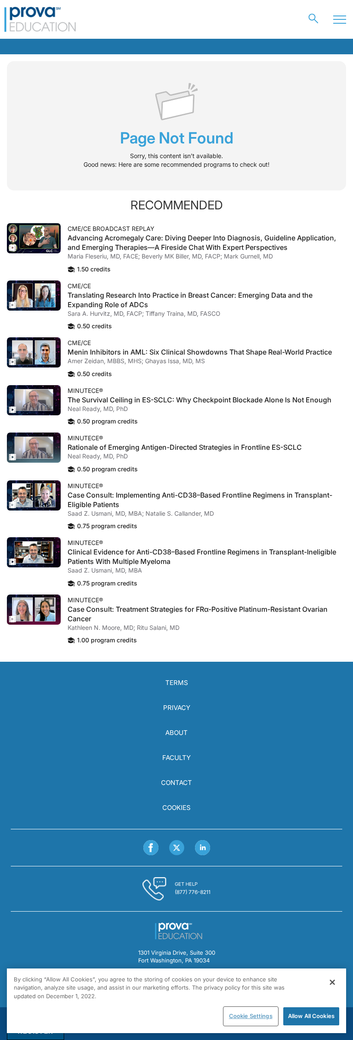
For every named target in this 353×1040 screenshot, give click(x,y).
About (176, 733)
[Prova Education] (40, 19)
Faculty (176, 758)
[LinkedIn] (202, 847)
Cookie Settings (250, 1015)
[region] (176, 1000)
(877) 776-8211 (193, 892)
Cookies (176, 807)
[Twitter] (176, 847)
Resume (34, 238)
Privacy (176, 708)
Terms (176, 683)
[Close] (332, 982)
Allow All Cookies (311, 1015)
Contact (176, 782)
